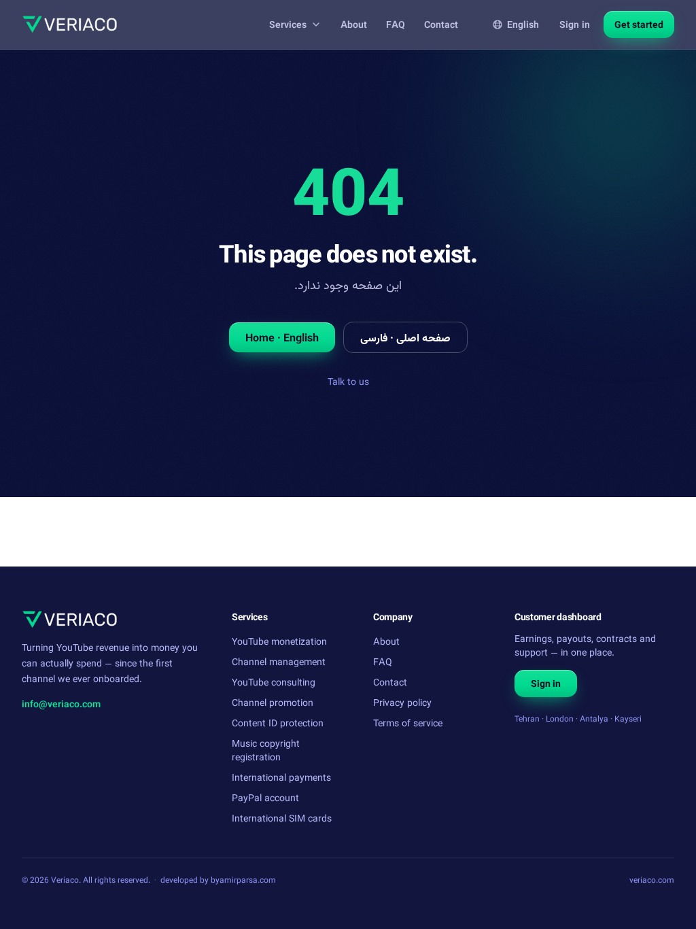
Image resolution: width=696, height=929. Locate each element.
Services (288, 24)
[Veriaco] (70, 24)
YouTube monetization (279, 641)
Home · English (282, 337)
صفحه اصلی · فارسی (405, 337)
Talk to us (348, 381)
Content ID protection (278, 722)
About (354, 24)
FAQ (395, 24)
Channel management (279, 661)
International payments (281, 777)
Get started (638, 24)
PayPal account (265, 797)
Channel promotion (272, 702)
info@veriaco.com (61, 703)
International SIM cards (282, 818)
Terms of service (407, 722)
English (523, 24)
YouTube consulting (273, 682)
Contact (441, 24)
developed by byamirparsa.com (218, 880)
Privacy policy (402, 702)
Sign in (574, 24)
